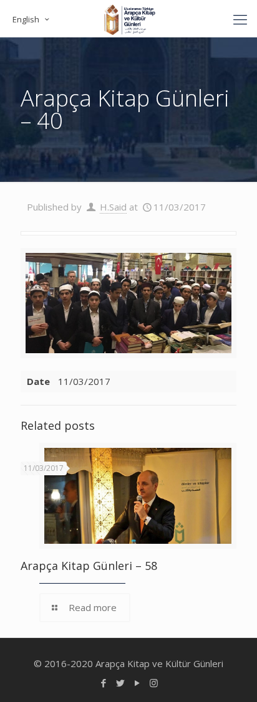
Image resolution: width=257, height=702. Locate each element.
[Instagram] (153, 682)
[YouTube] (136, 682)
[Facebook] (103, 682)
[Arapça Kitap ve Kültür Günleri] (128, 18)
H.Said (113, 207)
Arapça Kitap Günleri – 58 (89, 565)
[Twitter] (120, 682)
